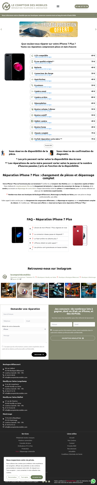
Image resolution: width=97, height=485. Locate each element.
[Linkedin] (49, 481)
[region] (24, 469)
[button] (58, 6)
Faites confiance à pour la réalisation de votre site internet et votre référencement (72, 481)
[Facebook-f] (46, 481)
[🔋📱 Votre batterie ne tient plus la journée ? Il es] (8, 290)
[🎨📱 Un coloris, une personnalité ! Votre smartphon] (24, 290)
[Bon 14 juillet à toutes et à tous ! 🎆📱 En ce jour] (72, 290)
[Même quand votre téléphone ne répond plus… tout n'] (56, 290)
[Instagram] (43, 481)
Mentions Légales (32, 481)
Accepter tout (36, 477)
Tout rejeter (24, 477)
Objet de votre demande (11, 326)
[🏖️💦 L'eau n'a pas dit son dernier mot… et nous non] (40, 290)
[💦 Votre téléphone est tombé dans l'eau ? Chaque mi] (88, 290)
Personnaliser (12, 477)
